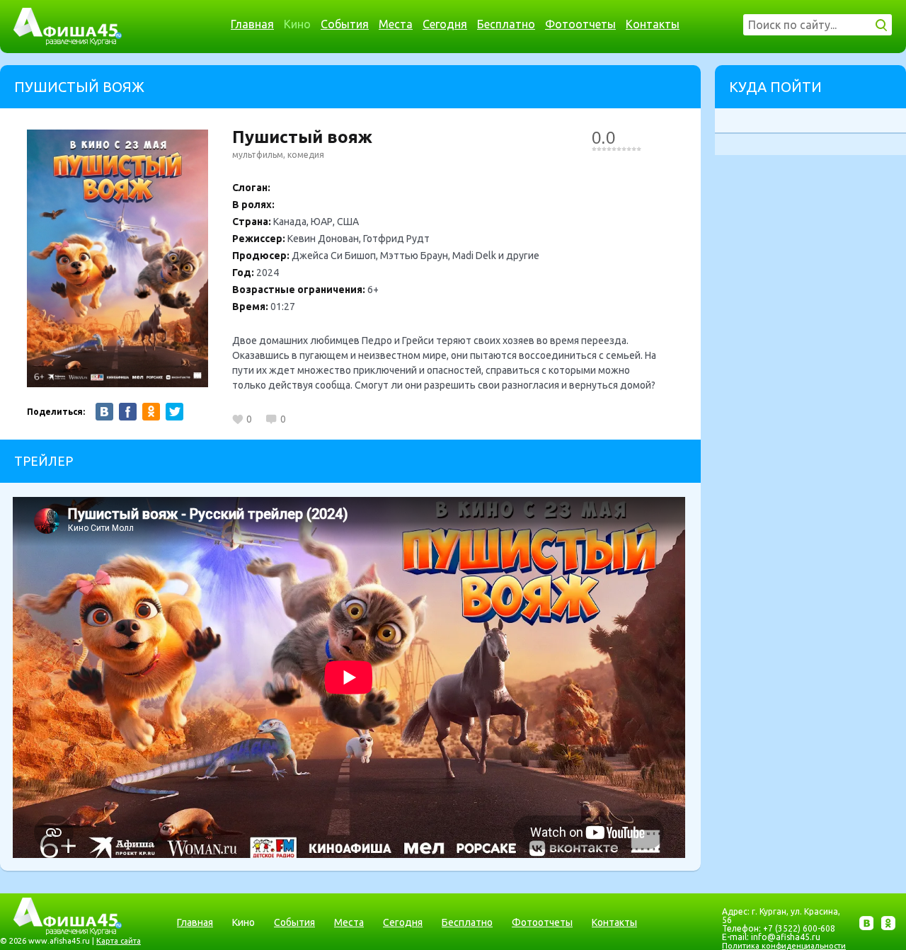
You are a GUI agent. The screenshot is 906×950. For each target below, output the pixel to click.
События (345, 24)
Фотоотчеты (580, 24)
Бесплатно (506, 24)
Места (396, 24)
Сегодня (445, 24)
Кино (297, 24)
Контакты (653, 24)
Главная (252, 24)
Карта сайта (118, 941)
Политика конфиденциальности (784, 946)
